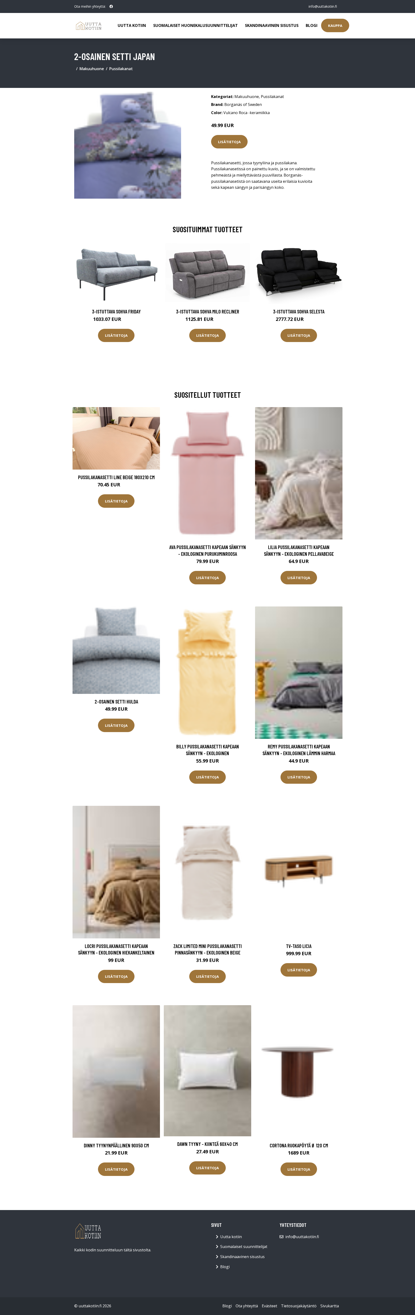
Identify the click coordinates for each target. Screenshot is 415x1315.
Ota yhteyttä (247, 1306)
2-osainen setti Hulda (116, 701)
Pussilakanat (121, 68)
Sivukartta (329, 1306)
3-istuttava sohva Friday (116, 311)
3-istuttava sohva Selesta (298, 311)
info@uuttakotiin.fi (323, 6)
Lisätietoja (229, 141)
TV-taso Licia (298, 946)
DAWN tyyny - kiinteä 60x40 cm (207, 1144)
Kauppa (335, 25)
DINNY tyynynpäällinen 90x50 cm (116, 1145)
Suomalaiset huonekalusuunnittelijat (195, 25)
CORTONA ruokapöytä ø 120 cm (299, 1145)
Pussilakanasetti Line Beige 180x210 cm (116, 477)
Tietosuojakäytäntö (299, 1306)
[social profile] (111, 6)
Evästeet (269, 1306)
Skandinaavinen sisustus (272, 25)
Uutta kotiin (132, 25)
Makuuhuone (91, 68)
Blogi (311, 25)
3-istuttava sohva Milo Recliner (207, 311)
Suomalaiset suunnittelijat (243, 1246)
